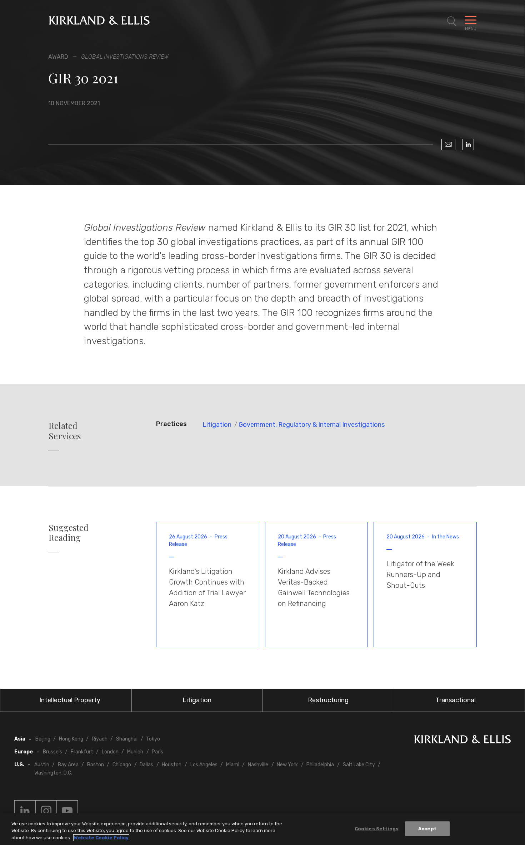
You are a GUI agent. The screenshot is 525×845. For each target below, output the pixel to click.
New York (287, 765)
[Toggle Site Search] (451, 21)
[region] (262, 829)
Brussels (52, 752)
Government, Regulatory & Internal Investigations (312, 425)
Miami (232, 765)
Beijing (42, 739)
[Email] (448, 144)
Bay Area (68, 765)
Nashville (258, 765)
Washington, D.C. (53, 773)
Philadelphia (320, 765)
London (110, 752)
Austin (41, 765)
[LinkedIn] (468, 144)
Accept (427, 828)
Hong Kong (71, 739)
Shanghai (127, 739)
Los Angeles (204, 765)
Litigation (216, 425)
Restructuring (328, 700)
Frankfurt (82, 752)
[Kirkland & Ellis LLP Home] (462, 740)
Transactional (455, 700)
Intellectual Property (69, 700)
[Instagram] (46, 811)
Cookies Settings (377, 828)
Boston (95, 765)
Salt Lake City (359, 765)
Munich (135, 752)
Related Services (65, 430)
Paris (157, 752)
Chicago (121, 765)
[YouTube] (67, 811)
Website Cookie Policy (101, 837)
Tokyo (153, 739)
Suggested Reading (69, 532)
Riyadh (100, 739)
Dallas (146, 765)
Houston (171, 765)
